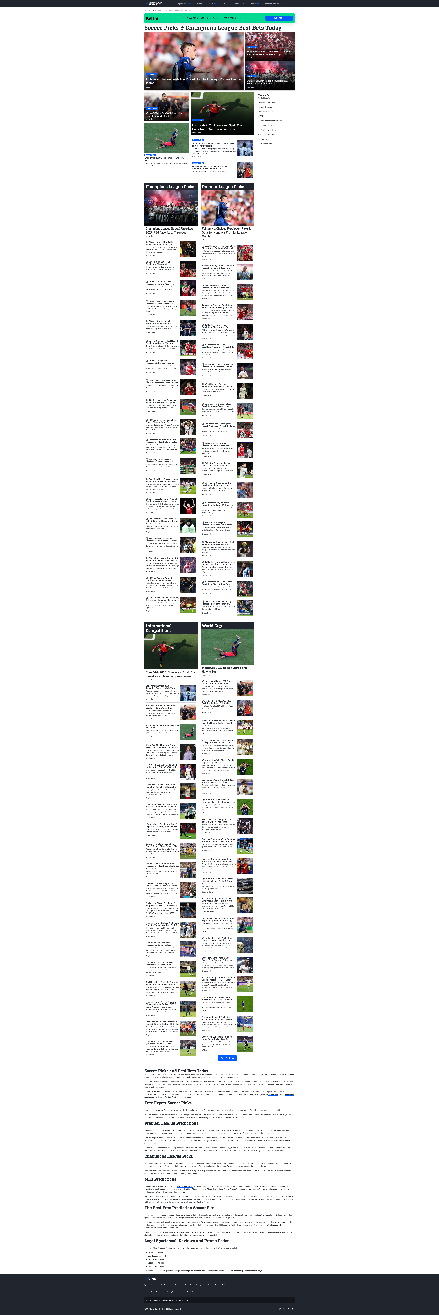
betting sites (270, 1074)
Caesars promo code (156, 1263)
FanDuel (168, 1097)
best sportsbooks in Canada (213, 1271)
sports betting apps (286, 1074)
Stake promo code (264, 139)
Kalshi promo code (265, 143)
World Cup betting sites (280, 1084)
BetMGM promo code (156, 1266)
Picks (152, 10)
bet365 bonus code (265, 116)
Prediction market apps (267, 102)
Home (146, 10)
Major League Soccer (185, 1186)
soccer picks (159, 1110)
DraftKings (176, 1097)
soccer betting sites (171, 1228)
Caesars (188, 1097)
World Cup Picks (227, 1058)
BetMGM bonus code (265, 111)
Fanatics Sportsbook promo (268, 130)
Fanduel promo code (156, 1259)
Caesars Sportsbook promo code (270, 121)
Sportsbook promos (265, 107)
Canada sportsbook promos (246, 1271)
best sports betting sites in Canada (187, 1271)
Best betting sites (264, 98)
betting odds (273, 1094)
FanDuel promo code (265, 125)
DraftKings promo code (266, 134)
